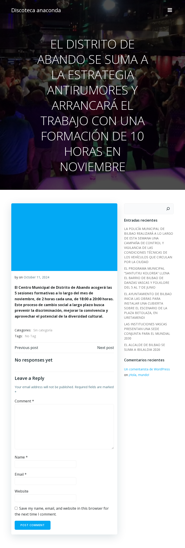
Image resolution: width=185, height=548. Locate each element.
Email (21, 474)
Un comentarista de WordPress (147, 369)
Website (21, 491)
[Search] (168, 209)
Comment (24, 401)
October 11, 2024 (36, 277)
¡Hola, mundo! (139, 375)
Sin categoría (42, 330)
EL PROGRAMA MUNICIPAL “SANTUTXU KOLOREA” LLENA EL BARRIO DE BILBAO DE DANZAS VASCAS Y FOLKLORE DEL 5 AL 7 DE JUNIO (146, 277)
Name (21, 457)
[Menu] (170, 10)
